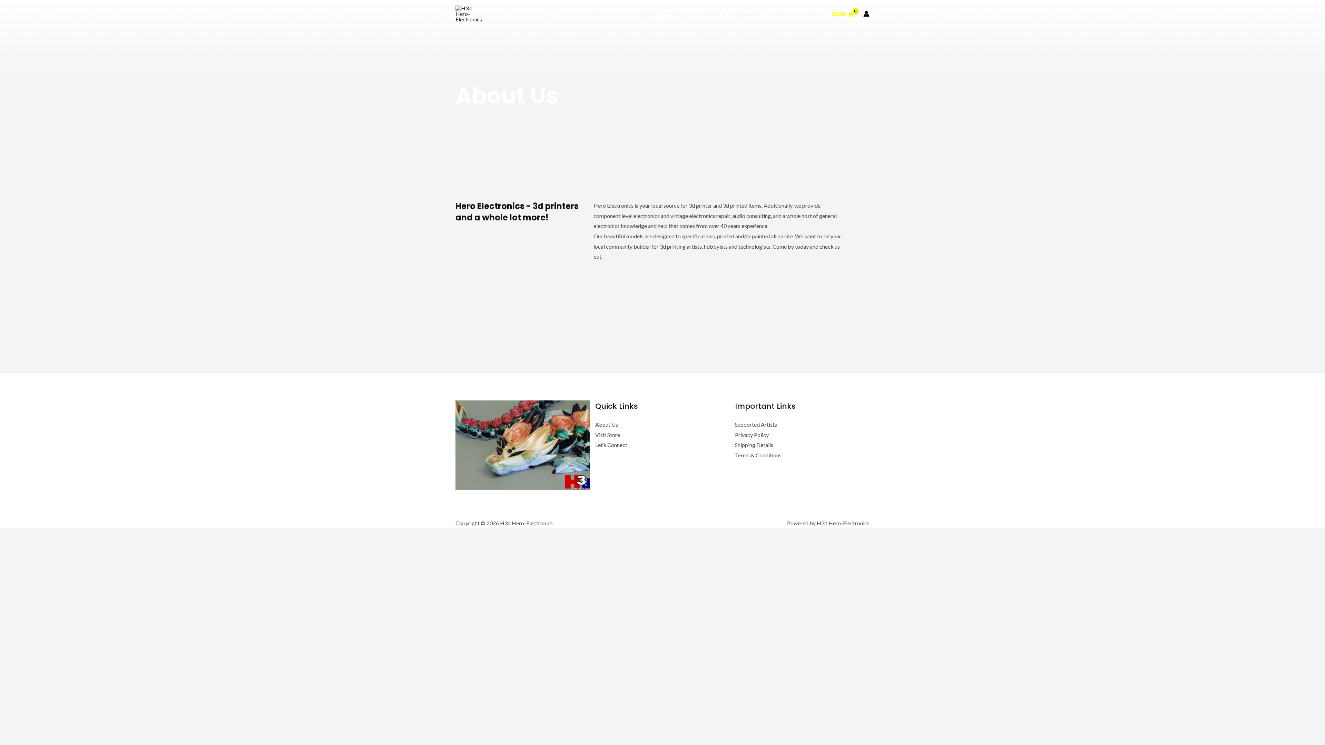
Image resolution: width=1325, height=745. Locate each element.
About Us (747, 13)
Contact (779, 13)
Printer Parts (710, 13)
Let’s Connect (611, 444)
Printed (645, 13)
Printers (674, 13)
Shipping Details (754, 444)
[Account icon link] (866, 14)
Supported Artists (756, 424)
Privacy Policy (752, 434)
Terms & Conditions (758, 455)
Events (808, 13)
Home (594, 13)
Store (618, 13)
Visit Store (607, 434)
